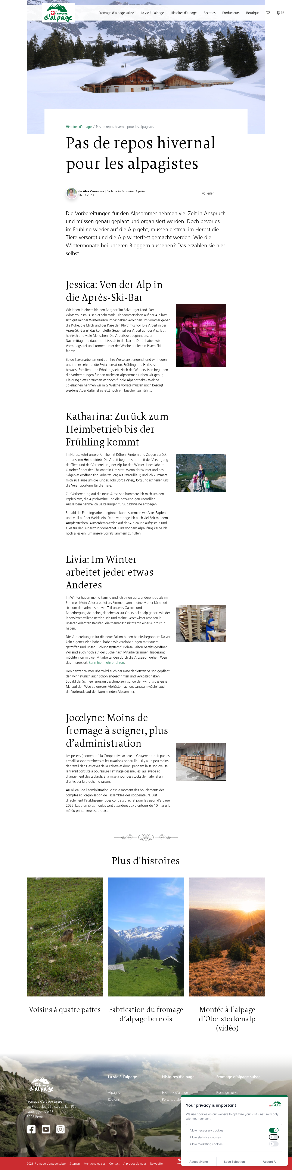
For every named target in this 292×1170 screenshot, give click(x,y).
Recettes (209, 13)
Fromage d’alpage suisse (238, 1076)
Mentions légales (94, 1164)
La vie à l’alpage (122, 1076)
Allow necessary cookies (206, 1130)
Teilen (209, 193)
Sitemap (74, 1164)
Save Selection (234, 1161)
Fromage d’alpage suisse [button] (116, 13)
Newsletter (157, 1164)
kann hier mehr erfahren (106, 662)
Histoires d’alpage (79, 127)
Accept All (270, 1161)
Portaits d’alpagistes (176, 1099)
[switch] (274, 1130)
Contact (114, 1164)
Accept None (198, 1161)
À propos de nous (134, 1164)
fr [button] (282, 13)
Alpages (114, 1092)
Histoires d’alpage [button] (184, 13)
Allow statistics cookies (205, 1137)
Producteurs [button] (230, 13)
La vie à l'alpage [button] (152, 13)
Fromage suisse (227, 1092)
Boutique (253, 13)
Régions (113, 1099)
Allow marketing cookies (206, 1144)
